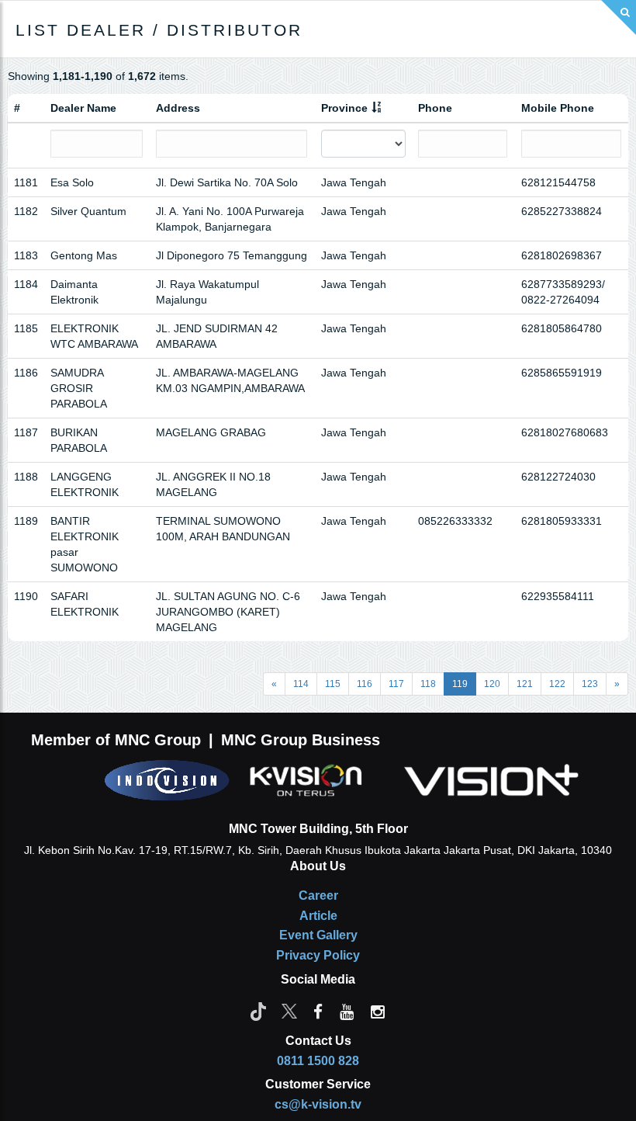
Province (344, 108)
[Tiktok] (258, 1011)
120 (492, 683)
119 (460, 683)
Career (318, 895)
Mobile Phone (557, 108)
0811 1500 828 (318, 1060)
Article (318, 915)
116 (364, 683)
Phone (435, 108)
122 (557, 683)
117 (396, 683)
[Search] (618, 17)
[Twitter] (289, 1011)
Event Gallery (318, 935)
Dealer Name (83, 108)
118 (428, 683)
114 (301, 683)
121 (525, 683)
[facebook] (318, 1011)
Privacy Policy (318, 955)
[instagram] (377, 1011)
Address (178, 108)
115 (332, 683)
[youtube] (346, 1011)
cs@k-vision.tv (318, 1104)
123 (590, 683)
